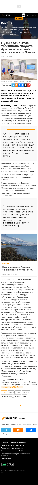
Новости (11, 392)
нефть (24, 396)
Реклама (4, 445)
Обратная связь (6, 459)
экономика (26, 392)
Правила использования (17, 442)
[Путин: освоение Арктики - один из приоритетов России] (19, 247)
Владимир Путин (7, 396)
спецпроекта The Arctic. (12, 387)
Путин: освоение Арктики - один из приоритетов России (17, 268)
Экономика (16, 424)
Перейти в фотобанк (26, 81)
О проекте (4, 442)
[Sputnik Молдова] (6, 16)
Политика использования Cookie (12, 451)
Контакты (11, 445)
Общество (27, 424)
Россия (5, 263)
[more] (34, 274)
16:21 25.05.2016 (6, 56)
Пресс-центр (19, 445)
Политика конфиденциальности (12, 448)
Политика (5, 424)
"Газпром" (17, 396)
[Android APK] (7, 464)
